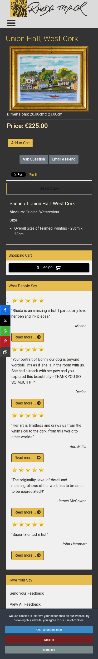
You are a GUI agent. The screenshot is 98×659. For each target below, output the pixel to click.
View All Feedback (25, 604)
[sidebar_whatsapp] (5, 331)
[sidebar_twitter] (5, 320)
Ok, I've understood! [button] (49, 629)
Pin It (33, 174)
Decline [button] (49, 639)
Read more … (26, 337)
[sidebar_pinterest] (5, 341)
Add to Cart (20, 143)
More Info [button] (49, 650)
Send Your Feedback (27, 593)
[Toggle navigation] (11, 22)
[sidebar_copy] (5, 352)
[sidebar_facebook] (5, 310)
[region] (49, 188)
